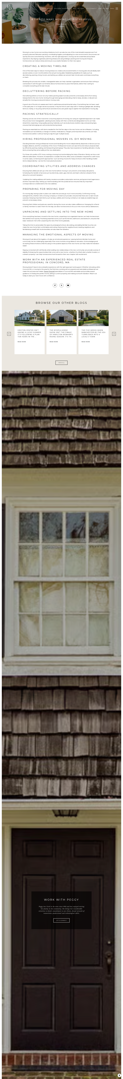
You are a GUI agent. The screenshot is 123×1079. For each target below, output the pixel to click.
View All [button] (61, 362)
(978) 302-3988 (103, 8)
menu (112, 8)
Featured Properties (62, 8)
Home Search (47, 8)
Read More (22, 341)
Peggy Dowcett (49, 271)
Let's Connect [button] (61, 920)
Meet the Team (78, 8)
